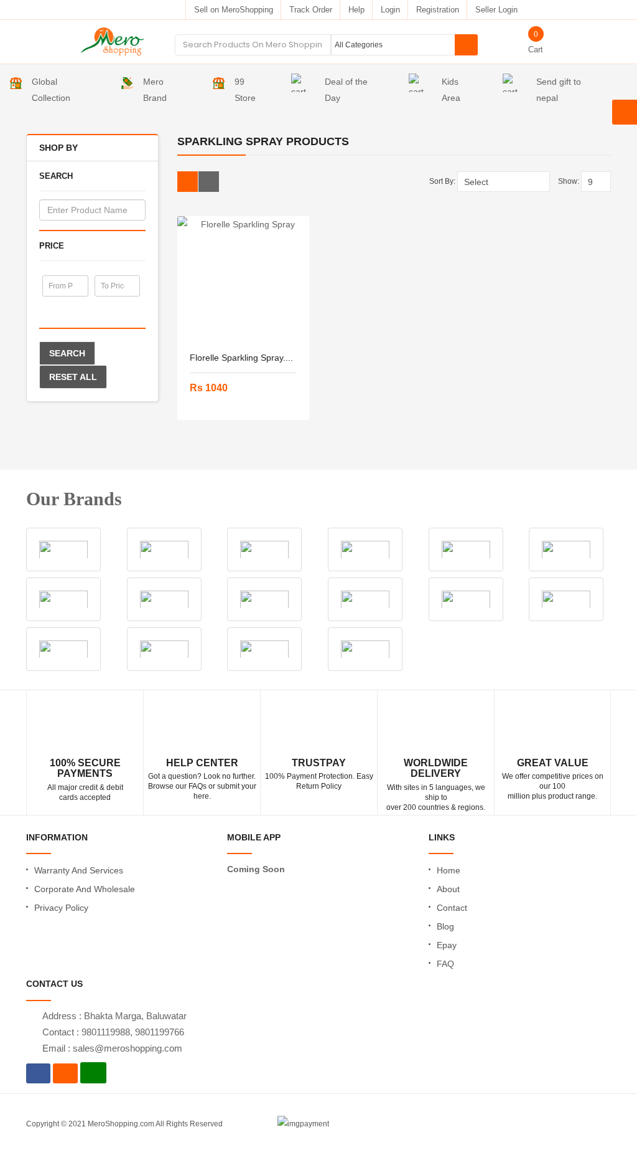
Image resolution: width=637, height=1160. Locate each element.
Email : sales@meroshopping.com (112, 1048)
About (448, 889)
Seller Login (496, 9)
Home (448, 870)
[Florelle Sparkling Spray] (243, 278)
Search (67, 353)
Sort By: (442, 181)
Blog (445, 926)
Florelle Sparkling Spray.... (241, 358)
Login (390, 9)
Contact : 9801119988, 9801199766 (113, 1032)
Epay (447, 945)
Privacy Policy (61, 908)
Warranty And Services (78, 870)
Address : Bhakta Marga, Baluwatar (114, 1015)
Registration (437, 9)
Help (356, 9)
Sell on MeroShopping (233, 9)
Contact (452, 908)
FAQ (445, 964)
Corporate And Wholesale (84, 889)
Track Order (310, 9)
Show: (568, 181)
